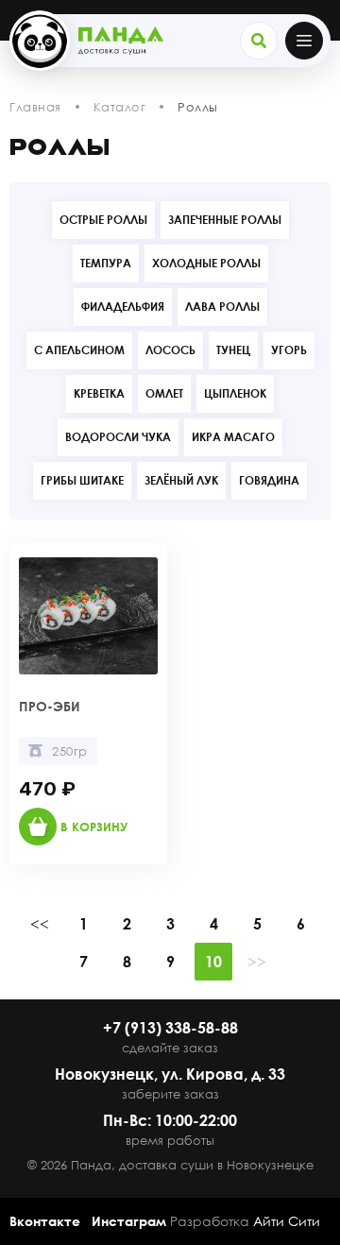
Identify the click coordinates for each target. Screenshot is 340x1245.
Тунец (233, 350)
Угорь (289, 350)
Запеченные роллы (224, 220)
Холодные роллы (206, 263)
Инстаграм (129, 1221)
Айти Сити (286, 1221)
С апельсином (79, 350)
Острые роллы (103, 220)
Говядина (269, 480)
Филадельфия (122, 306)
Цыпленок (235, 393)
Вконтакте (44, 1221)
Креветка (99, 393)
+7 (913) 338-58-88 (170, 1027)
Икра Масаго (233, 437)
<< (39, 923)
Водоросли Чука (118, 437)
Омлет (164, 393)
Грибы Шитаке (82, 480)
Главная (35, 106)
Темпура (105, 263)
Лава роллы (222, 306)
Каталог (120, 106)
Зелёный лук (181, 480)
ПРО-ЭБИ (49, 706)
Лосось (170, 350)
